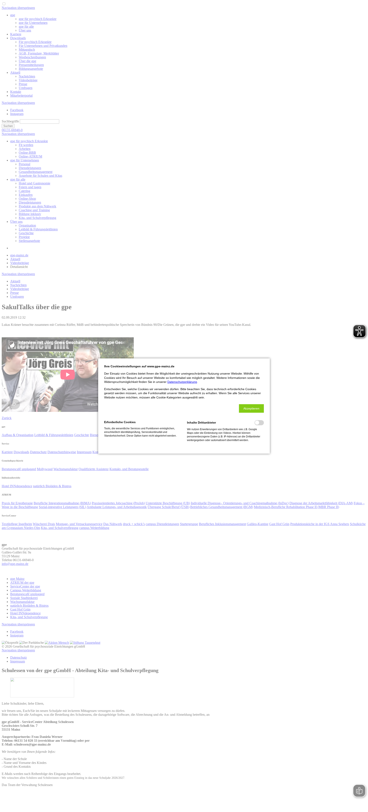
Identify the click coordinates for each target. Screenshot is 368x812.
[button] (251, 408)
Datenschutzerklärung (182, 382)
